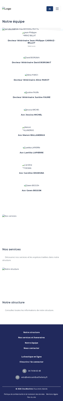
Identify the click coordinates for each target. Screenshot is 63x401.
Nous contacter (31, 348)
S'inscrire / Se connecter (31, 362)
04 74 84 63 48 (34, 371)
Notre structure (31, 332)
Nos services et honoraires (31, 337)
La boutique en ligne (31, 356)
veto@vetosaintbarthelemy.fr (34, 377)
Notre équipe (31, 343)
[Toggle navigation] (57, 8)
